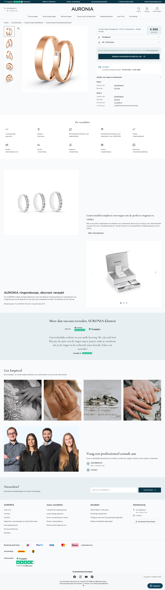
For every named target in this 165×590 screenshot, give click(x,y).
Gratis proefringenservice (56, 525)
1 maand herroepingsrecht (56, 510)
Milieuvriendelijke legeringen (101, 521)
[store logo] (82, 10)
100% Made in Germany (99, 510)
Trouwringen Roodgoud (33, 22)
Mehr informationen (96, 233)
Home (6, 22)
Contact (7, 514)
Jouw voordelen (54, 505)
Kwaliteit (94, 505)
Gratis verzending (73, 2)
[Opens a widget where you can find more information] (155, 586)
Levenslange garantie (99, 2)
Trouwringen (16, 22)
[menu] (82, 17)
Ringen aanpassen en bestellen (127, 57)
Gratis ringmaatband (54, 521)
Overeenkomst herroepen (82, 572)
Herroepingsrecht (11, 525)
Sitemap (7, 533)
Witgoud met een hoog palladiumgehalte (106, 517)
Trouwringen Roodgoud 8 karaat (58, 22)
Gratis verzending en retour (57, 517)
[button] (18, 28)
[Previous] (92, 272)
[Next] (155, 272)
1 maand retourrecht (126, 2)
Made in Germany (49, 2)
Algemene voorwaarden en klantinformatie (20, 521)
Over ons (7, 510)
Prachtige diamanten (98, 514)
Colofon (7, 517)
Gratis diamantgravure (152, 2)
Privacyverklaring (11, 529)
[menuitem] (33, 16)
